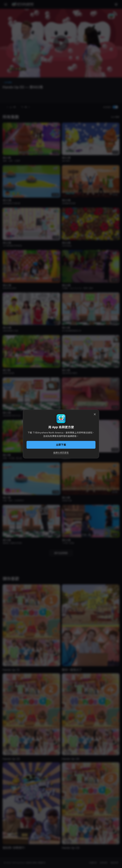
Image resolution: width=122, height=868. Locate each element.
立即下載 (61, 444)
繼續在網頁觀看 (61, 452)
